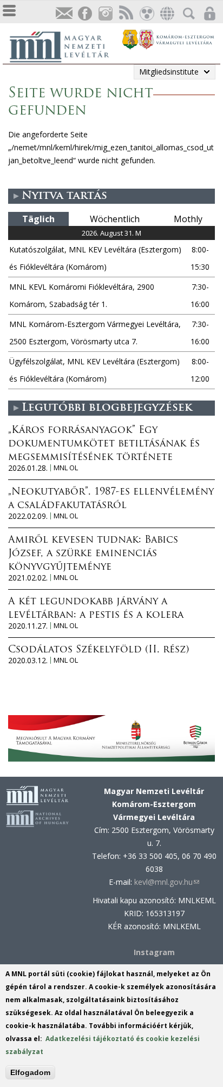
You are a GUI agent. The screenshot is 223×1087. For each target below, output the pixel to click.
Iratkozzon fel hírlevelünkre (64, 14)
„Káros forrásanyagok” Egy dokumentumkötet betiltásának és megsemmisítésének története (104, 444)
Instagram (105, 14)
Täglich (38, 219)
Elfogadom (30, 1072)
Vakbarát (146, 14)
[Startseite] (65, 45)
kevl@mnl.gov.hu (166, 882)
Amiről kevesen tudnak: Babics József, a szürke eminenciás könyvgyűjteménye (93, 554)
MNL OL (66, 467)
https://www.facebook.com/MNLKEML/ (84, 14)
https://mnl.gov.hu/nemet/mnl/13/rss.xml (125, 14)
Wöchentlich (115, 219)
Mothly (188, 219)
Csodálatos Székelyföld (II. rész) (98, 650)
